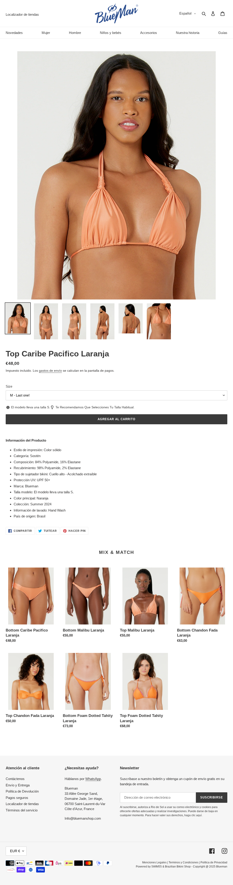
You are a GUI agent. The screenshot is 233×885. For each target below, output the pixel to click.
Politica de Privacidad (213, 862)
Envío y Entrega (18, 785)
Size (9, 386)
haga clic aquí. (193, 815)
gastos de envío (50, 370)
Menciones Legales (154, 862)
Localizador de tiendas (22, 804)
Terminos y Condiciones (183, 862)
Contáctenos (15, 779)
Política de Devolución (22, 791)
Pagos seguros (17, 798)
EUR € (15, 851)
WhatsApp (93, 779)
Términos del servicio (22, 810)
